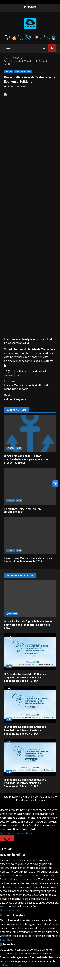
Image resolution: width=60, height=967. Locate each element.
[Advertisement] (30, 37)
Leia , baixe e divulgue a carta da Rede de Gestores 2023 (28, 341)
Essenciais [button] (6, 939)
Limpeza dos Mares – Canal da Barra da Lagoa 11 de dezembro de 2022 (30, 535)
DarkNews (22, 800)
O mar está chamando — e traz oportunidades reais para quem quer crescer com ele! (30, 433)
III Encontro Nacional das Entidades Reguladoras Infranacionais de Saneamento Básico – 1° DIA (30, 757)
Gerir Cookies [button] (8, 833)
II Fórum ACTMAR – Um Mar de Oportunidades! (30, 486)
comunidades (19, 371)
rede (18, 375)
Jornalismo (12, 613)
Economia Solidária (23, 71)
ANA (9, 666)
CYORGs (8, 71)
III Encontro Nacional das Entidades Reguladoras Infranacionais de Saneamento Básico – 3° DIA (30, 651)
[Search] (44, 48)
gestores (9, 375)
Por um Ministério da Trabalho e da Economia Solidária (26, 385)
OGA (19, 448)
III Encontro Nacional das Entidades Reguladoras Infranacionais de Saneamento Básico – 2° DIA (30, 704)
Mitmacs (8, 86)
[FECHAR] (7, 838)
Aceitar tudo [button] (24, 833)
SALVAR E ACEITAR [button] (11, 965)
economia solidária (37, 371)
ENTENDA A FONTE (52, 48)
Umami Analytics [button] (10, 910)
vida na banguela (15, 397)
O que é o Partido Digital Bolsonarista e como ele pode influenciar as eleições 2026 (30, 598)
